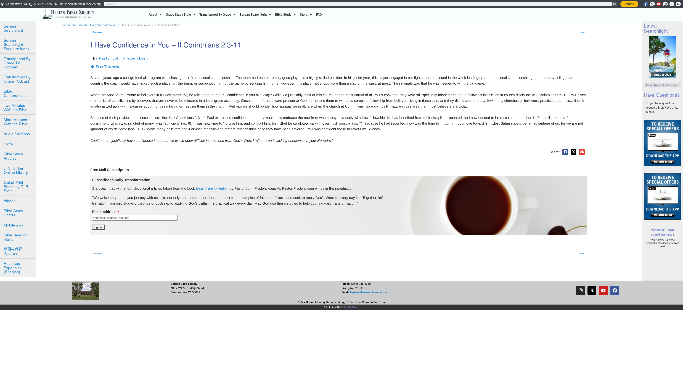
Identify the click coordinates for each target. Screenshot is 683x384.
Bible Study (283, 14)
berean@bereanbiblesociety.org (369, 292)
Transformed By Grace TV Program (17, 63)
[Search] (614, 4)
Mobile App (13, 225)
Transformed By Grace (215, 14)
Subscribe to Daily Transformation (121, 180)
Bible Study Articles (13, 156)
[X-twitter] (652, 4)
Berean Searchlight (253, 14)
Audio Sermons (17, 133)
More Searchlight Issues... (662, 85)
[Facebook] (614, 290)
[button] (565, 152)
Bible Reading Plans (16, 237)
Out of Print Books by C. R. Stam (16, 186)
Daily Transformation (103, 25)
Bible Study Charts (13, 212)
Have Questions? (662, 94)
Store (304, 14)
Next (583, 32)
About (153, 14)
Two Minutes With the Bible (15, 107)
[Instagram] (665, 4)
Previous (96, 32)
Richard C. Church (350, 307)
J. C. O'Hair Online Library (16, 170)
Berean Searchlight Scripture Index (16, 44)
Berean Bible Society (73, 25)
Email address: (105, 212)
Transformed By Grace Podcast (17, 79)
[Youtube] (658, 4)
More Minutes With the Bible (15, 121)
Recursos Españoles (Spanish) (13, 267)
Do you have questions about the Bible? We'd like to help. (661, 107)
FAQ (319, 14)
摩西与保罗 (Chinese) (13, 251)
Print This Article (108, 67)
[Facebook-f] (645, 4)
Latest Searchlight (656, 28)
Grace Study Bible (178, 14)
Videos (9, 200)
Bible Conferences (14, 93)
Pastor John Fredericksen (123, 58)
